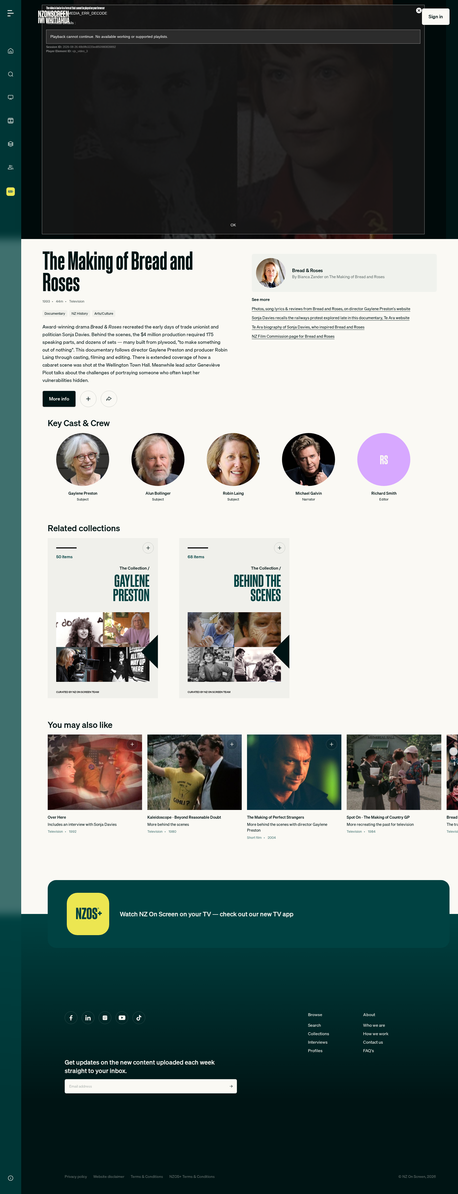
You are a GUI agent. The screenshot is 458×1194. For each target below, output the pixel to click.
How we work (376, 1033)
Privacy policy (76, 1176)
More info (59, 399)
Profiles (315, 1050)
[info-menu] (10, 1178)
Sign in (436, 16)
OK (233, 225)
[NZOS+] (10, 191)
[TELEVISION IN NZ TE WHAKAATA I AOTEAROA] (10, 97)
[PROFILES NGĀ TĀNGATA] (10, 167)
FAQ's (368, 1050)
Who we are (374, 1025)
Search (314, 1025)
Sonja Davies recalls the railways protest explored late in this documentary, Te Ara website (330, 317)
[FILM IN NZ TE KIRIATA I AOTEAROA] (10, 120)
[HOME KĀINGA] (10, 50)
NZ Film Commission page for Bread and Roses (293, 336)
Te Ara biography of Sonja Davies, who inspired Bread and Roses (308, 327)
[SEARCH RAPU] (10, 74)
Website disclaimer (108, 1176)
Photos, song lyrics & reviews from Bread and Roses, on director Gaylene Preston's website (331, 308)
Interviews (318, 1042)
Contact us (373, 1042)
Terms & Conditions (147, 1176)
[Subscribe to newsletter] (231, 1086)
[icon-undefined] (88, 399)
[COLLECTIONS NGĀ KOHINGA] (10, 144)
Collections (318, 1033)
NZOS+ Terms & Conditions (192, 1176)
